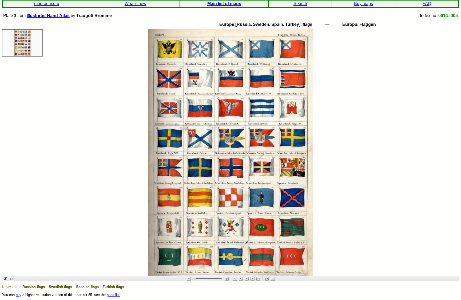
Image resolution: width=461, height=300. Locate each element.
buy (18, 295)
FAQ (427, 3)
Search (300, 3)
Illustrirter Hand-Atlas (48, 15)
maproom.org (46, 3)
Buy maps (363, 3)
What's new (135, 3)
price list (113, 295)
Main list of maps (224, 3)
